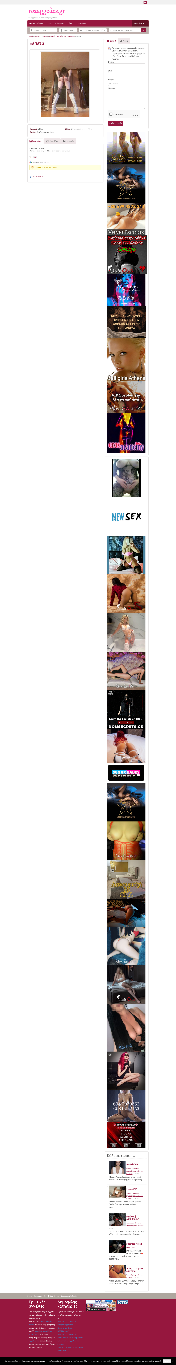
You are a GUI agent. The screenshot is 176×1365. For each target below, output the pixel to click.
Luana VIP (131, 1189)
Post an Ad (140, 23)
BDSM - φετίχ (130, 1247)
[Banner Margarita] (126, 671)
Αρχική (30, 36)
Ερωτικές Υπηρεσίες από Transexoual (62, 36)
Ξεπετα (37, 43)
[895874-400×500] (126, 1071)
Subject (111, 79)
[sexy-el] (126, 746)
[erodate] (126, 322)
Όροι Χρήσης (81, 23)
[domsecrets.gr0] (126, 709)
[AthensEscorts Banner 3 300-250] (126, 397)
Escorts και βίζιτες (65, 1328)
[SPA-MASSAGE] (126, 879)
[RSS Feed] (145, 3)
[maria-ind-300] (126, 555)
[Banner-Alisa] (126, 841)
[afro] (126, 478)
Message (111, 88)
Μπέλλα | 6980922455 (132, 1217)
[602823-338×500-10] (126, 1028)
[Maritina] (126, 594)
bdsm (31, 1325)
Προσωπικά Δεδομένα (69, 1296)
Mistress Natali (134, 1243)
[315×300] (127, 254)
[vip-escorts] (126, 184)
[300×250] (126, 148)
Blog (70, 23)
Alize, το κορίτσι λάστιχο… (135, 1269)
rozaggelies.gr (37, 23)
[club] (126, 984)
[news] (126, 516)
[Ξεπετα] (64, 84)
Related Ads (53, 141)
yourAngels (130, 1223)
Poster (125, 41)
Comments (69, 141)
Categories (59, 23)
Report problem (38, 176)
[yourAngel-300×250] (126, 290)
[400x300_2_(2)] (126, 1135)
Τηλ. (34, 157)
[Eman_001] (126, 913)
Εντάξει (167, 1361)
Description (36, 141)
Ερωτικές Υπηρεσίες (41, 36)
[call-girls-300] (126, 359)
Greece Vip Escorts (132, 1168)
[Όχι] (172, 1361)
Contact (112, 41)
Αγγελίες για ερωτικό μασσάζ (70, 1338)
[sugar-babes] (126, 773)
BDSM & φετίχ (63, 1331)
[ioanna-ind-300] (126, 632)
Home (49, 23)
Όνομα (111, 62)
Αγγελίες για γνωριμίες (67, 1334)
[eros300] (126, 433)
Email (110, 71)
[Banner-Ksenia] (126, 946)
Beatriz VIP (132, 1164)
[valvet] (126, 219)
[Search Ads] (143, 30)
